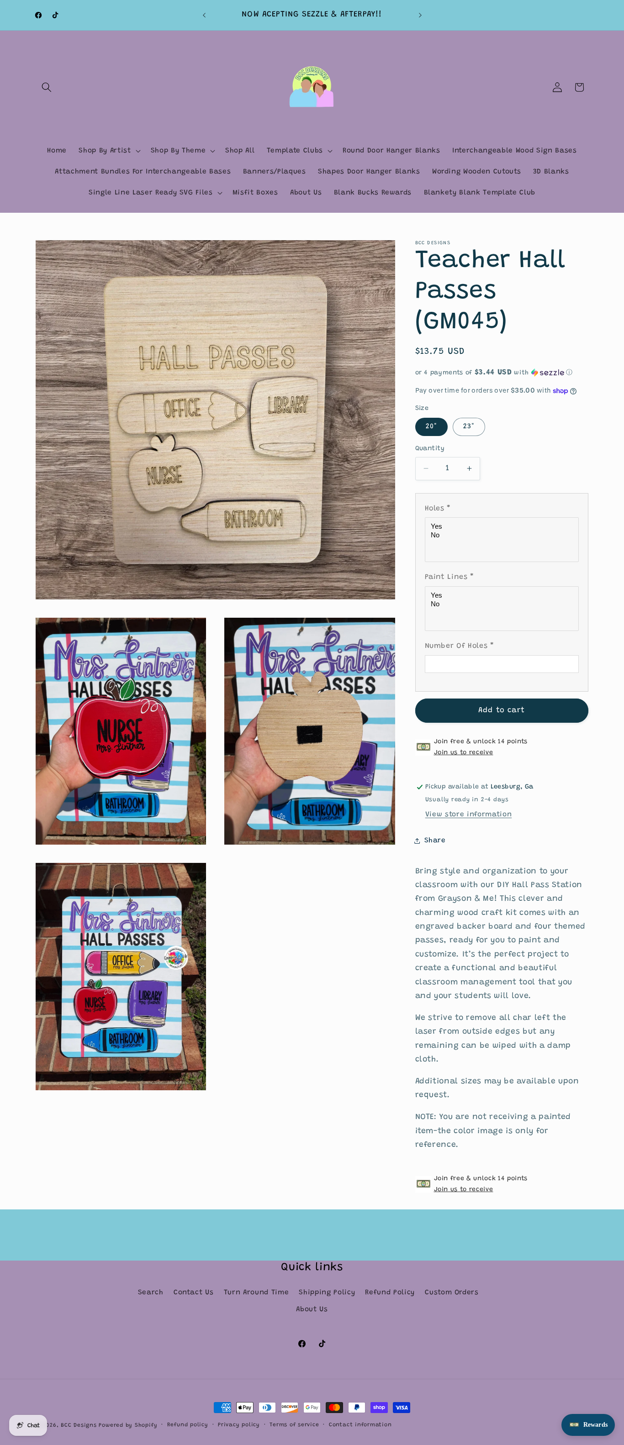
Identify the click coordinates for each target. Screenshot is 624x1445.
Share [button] (435, 840)
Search (151, 1292)
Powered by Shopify (128, 1425)
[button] (47, 87)
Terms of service (294, 1425)
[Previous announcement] (204, 15)
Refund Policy (390, 1292)
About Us (312, 1309)
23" (469, 426)
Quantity (430, 449)
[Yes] (503, 526)
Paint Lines (450, 577)
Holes (438, 508)
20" (431, 426)
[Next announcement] (420, 15)
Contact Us (194, 1292)
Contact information (360, 1425)
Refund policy (187, 1425)
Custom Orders (452, 1292)
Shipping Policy (327, 1292)
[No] (503, 535)
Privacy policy (239, 1425)
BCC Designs (78, 1425)
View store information (468, 814)
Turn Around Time (256, 1292)
